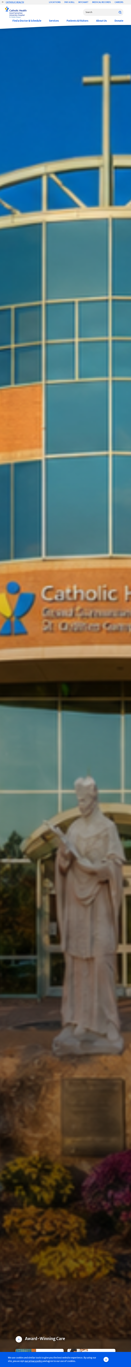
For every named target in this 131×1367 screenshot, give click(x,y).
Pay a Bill (69, 2)
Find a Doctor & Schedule (26, 20)
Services (54, 20)
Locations (55, 2)
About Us (101, 20)
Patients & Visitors (77, 20)
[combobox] (103, 12)
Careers (119, 2)
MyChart (83, 2)
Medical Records (101, 2)
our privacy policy (34, 1361)
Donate (118, 20)
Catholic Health (15, 2)
